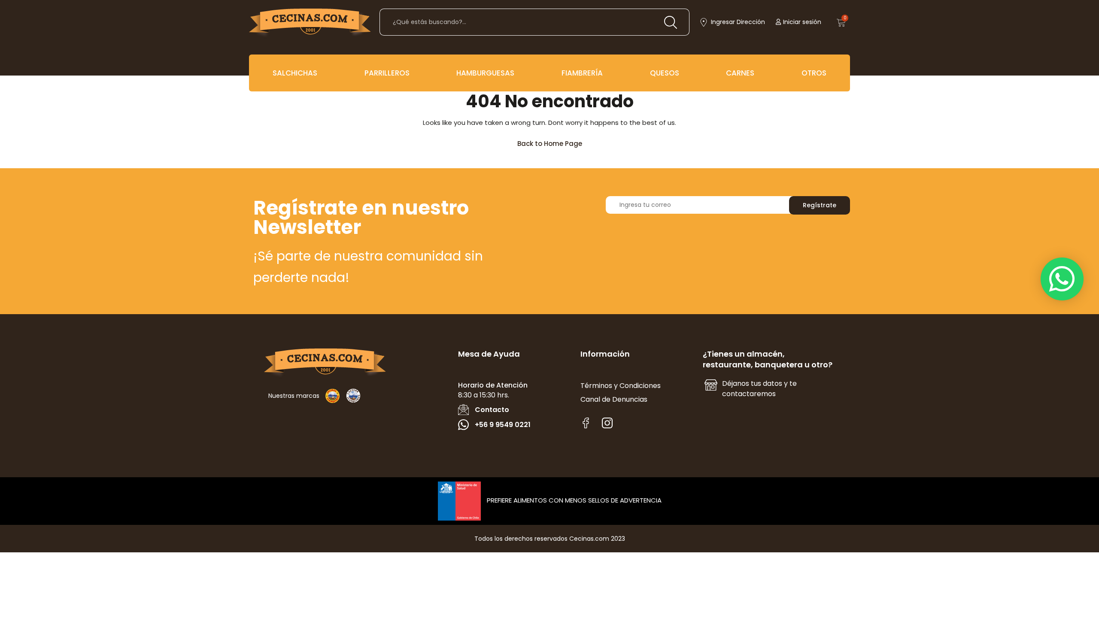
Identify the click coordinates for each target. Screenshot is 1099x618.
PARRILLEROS (387, 73)
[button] (1062, 279)
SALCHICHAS (295, 73)
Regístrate (819, 205)
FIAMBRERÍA (582, 73)
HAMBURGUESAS (485, 73)
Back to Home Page (553, 141)
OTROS (813, 73)
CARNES (740, 73)
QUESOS (664, 73)
